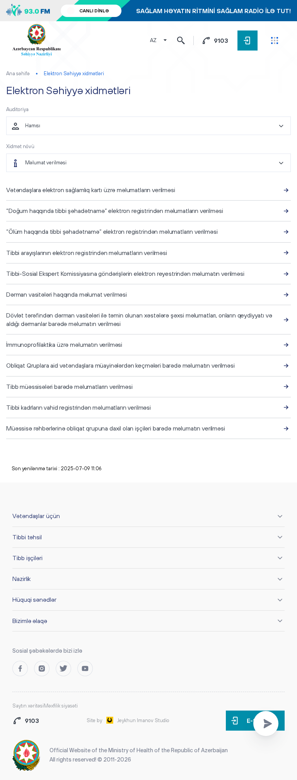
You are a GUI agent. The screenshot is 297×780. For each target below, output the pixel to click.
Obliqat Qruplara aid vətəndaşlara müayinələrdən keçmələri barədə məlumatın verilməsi (120, 365)
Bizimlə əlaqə (29, 620)
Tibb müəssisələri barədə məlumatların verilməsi (69, 386)
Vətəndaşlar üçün (36, 515)
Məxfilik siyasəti (61, 706)
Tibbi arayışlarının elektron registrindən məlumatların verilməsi (86, 252)
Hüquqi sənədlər (34, 599)
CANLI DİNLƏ (94, 11)
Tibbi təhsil (27, 537)
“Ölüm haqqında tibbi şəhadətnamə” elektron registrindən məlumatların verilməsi (112, 231)
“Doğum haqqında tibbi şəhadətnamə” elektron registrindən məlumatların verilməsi (114, 210)
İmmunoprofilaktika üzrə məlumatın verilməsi (64, 344)
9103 (221, 40)
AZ (153, 40)
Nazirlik (21, 578)
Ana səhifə (18, 73)
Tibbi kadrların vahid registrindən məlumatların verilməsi (78, 407)
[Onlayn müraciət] (265, 723)
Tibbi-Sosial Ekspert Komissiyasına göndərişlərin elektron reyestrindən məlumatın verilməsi (125, 273)
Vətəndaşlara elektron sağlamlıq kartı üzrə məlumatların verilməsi (90, 189)
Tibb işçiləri (27, 557)
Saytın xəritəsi (28, 706)
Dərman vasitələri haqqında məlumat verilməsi (66, 294)
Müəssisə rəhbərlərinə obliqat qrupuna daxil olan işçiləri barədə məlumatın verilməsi (115, 428)
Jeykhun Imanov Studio (143, 720)
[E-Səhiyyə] (247, 40)
